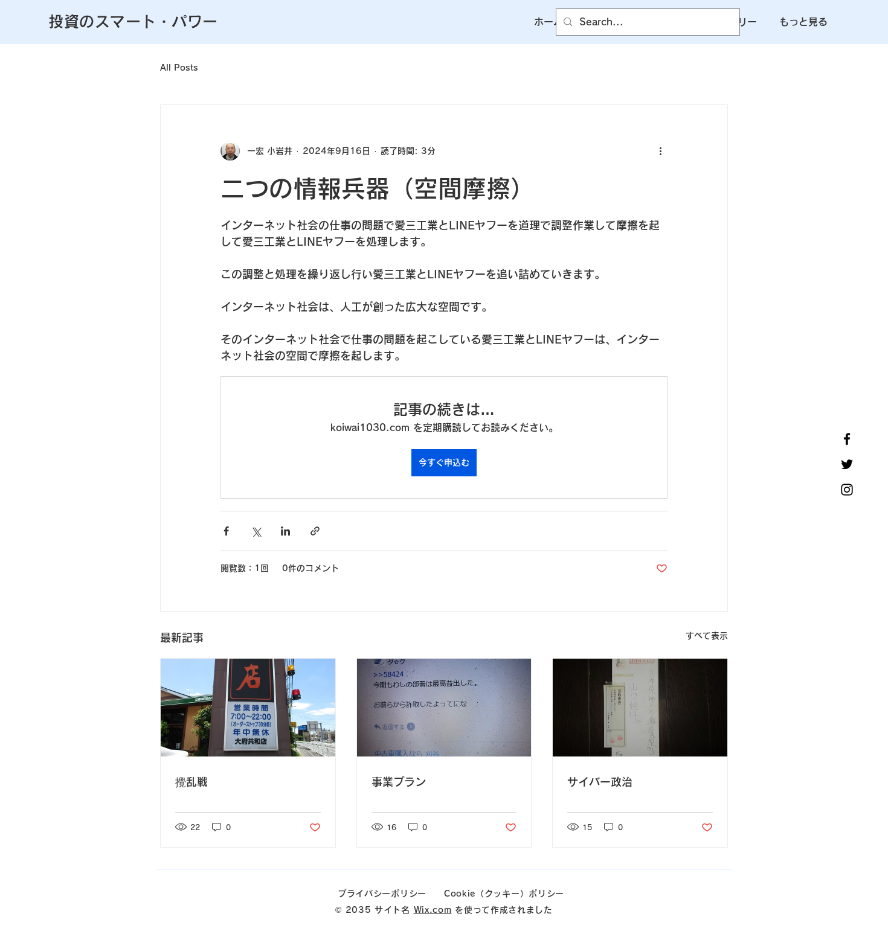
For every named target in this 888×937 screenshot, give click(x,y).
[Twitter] (847, 464)
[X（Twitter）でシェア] (256, 531)
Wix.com (433, 910)
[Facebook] (847, 439)
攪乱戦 (191, 781)
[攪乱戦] (248, 707)
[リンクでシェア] (315, 531)
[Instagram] (847, 489)
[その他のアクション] (660, 151)
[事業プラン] (444, 707)
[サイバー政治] (640, 707)
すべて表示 (707, 636)
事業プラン (399, 781)
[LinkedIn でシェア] (285, 531)
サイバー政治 (599, 781)
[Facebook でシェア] (226, 531)
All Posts (179, 67)
